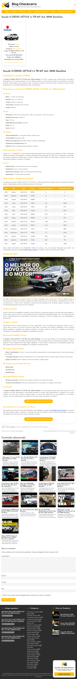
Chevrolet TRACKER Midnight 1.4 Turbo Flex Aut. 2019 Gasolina (27, 485)
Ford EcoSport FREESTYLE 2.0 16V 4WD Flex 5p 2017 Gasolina (10, 511)
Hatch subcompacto (32, 645)
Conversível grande (32, 619)
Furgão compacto (32, 636)
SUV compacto (17, 48)
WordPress (39, 676)
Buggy (29, 613)
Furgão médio (31, 638)
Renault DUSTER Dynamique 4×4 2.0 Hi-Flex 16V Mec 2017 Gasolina (47, 511)
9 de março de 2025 (8, 615)
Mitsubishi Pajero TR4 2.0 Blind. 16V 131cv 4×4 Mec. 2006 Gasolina (13, 629)
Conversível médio (32, 621)
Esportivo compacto (32, 625)
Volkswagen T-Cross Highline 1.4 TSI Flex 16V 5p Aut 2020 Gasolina (66, 511)
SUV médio (30, 664)
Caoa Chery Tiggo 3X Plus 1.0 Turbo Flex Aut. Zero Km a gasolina (10, 485)
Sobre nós (22, 11)
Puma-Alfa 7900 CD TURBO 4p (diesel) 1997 (67, 632)
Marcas (53, 11)
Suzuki (17, 44)
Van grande (30, 666)
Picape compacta (32, 649)
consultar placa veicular (58, 410)
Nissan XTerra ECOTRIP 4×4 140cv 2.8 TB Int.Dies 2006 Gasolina (67, 624)
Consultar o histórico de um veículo (38, 401)
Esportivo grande (32, 627)
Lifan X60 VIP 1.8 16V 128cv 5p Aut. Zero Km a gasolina (66, 485)
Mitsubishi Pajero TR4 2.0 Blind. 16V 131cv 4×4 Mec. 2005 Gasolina (13, 637)
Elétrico (29, 623)
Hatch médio (30, 643)
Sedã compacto (31, 655)
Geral (28, 640)
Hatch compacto (31, 642)
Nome (4, 575)
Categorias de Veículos (40, 11)
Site (3, 588)
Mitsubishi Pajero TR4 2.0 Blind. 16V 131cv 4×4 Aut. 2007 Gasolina (13, 612)
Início (7, 11)
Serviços (14, 11)
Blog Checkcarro (24, 4)
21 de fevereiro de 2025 (9, 624)
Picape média (31, 653)
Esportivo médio (31, 628)
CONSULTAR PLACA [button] (64, 674)
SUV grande (30, 662)
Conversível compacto (33, 617)
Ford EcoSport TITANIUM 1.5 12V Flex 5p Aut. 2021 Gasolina (48, 459)
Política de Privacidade (65, 11)
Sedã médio (30, 658)
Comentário (6, 556)
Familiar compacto (32, 630)
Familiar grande (31, 632)
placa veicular (32, 250)
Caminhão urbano (32, 615)
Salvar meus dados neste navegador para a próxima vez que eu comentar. (27, 595)
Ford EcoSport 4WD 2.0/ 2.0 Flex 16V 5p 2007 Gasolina (46, 485)
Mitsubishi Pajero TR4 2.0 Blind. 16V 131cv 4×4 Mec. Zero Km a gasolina (13, 620)
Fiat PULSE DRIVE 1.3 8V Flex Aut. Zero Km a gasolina (29, 459)
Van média (30, 668)
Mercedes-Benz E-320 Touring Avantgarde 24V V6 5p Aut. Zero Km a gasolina (67, 615)
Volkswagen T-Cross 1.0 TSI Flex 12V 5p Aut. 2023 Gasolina (11, 459)
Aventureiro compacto (33, 612)
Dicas (29, 11)
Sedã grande (30, 656)
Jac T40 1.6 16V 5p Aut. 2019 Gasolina (29, 510)
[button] (74, 661)
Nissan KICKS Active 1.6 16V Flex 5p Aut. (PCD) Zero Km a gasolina (9, 537)
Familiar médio (31, 634)
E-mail (4, 582)
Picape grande (31, 651)
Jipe (28, 647)
